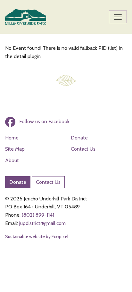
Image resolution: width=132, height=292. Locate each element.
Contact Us (83, 149)
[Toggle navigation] (118, 17)
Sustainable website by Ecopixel (36, 236)
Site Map (15, 149)
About (12, 160)
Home (12, 138)
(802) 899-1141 (38, 215)
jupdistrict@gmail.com (42, 223)
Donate (79, 138)
